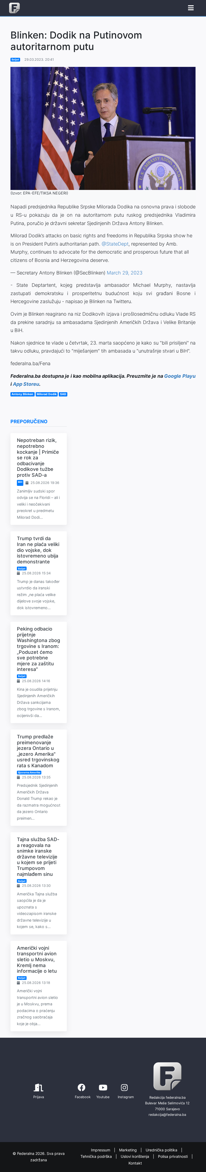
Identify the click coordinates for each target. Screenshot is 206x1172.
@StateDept (115, 244)
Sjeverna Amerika (29, 772)
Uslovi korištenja (135, 1156)
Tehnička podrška (96, 1156)
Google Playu (180, 376)
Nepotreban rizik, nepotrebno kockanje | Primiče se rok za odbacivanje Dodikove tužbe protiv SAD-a (38, 457)
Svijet (15, 59)
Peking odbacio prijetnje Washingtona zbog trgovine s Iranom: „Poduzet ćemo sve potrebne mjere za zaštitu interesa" (38, 649)
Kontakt (135, 1163)
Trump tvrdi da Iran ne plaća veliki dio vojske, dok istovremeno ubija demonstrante (38, 550)
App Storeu (26, 384)
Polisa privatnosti (173, 1156)
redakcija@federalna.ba (167, 1115)
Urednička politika (162, 1150)
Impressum (101, 1150)
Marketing (128, 1150)
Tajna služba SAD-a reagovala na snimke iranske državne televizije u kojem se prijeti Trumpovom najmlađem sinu (38, 857)
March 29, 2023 (124, 273)
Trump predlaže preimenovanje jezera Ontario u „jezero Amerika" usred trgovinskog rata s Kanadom (38, 751)
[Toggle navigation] (191, 8)
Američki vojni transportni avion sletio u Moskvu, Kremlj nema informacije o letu (37, 959)
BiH (20, 481)
